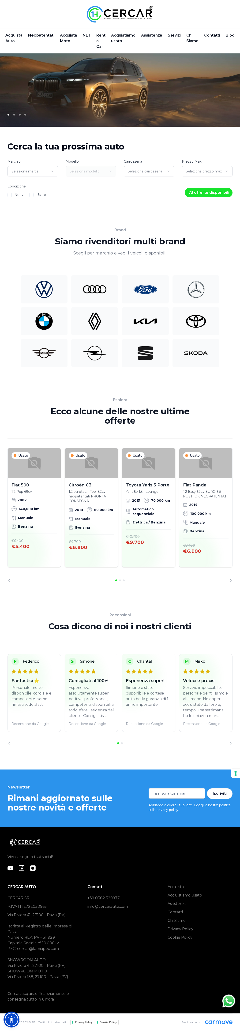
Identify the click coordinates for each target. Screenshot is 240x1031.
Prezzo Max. (192, 161)
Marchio (14, 161)
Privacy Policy (180, 929)
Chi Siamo (192, 38)
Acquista (176, 887)
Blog (230, 35)
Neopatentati (41, 35)
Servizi (174, 35)
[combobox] (33, 171)
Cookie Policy (180, 937)
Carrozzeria (133, 161)
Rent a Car (100, 41)
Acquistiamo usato (123, 38)
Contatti (212, 35)
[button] (11, 1019)
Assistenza (151, 35)
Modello (72, 161)
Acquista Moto (68, 38)
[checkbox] (10, 195)
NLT (87, 35)
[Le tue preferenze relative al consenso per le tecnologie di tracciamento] (235, 773)
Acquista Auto (13, 38)
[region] (120, 515)
